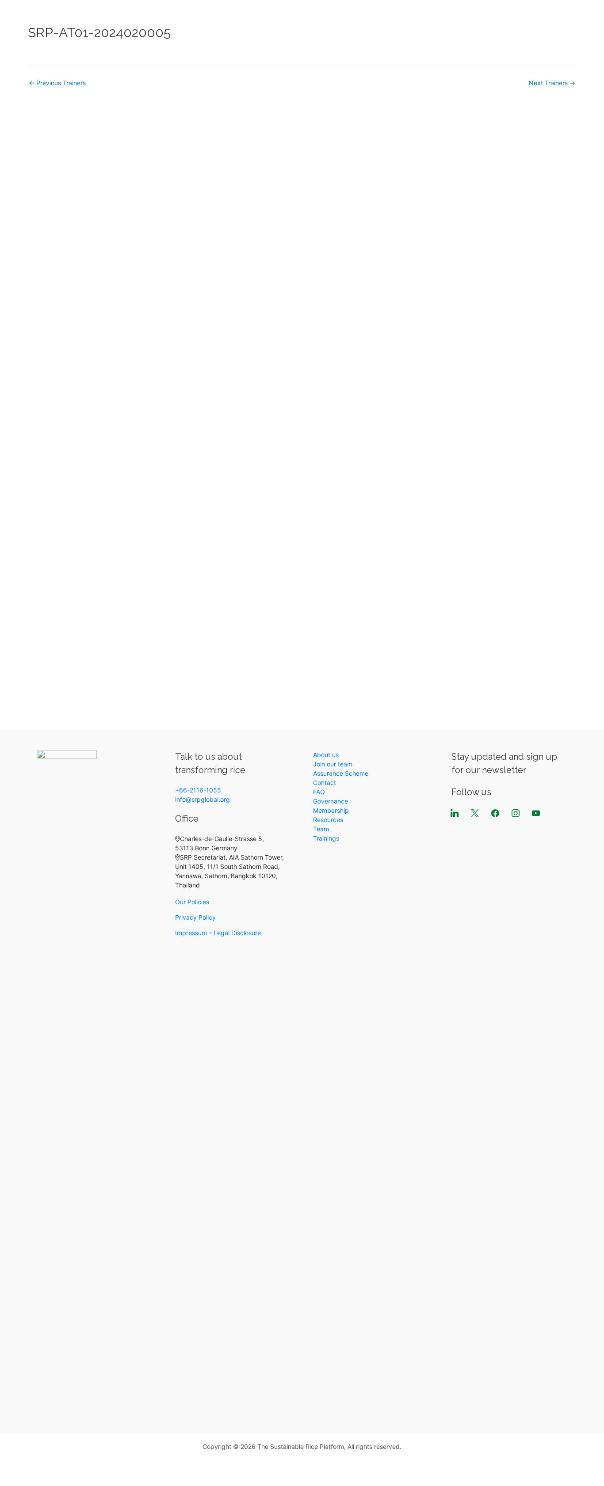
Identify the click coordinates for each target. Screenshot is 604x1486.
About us (201, 17)
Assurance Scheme (340, 773)
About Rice (152, 17)
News (446, 17)
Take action (310, 17)
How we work (253, 17)
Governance (330, 801)
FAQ (555, 17)
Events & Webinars (502, 17)
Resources (355, 17)
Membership (400, 17)
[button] (172, 17)
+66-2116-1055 (198, 790)
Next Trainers (552, 83)
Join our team (332, 764)
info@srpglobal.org (202, 799)
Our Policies (192, 902)
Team (321, 829)
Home (115, 17)
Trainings (326, 838)
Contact (324, 782)
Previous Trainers (57, 83)
